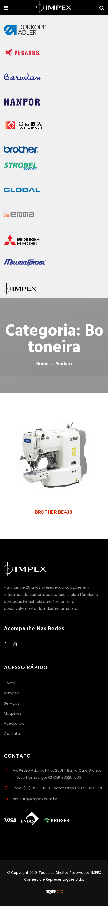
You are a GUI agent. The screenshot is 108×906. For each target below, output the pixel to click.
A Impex (11, 693)
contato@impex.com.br (35, 799)
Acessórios (14, 723)
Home (42, 364)
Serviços (11, 703)
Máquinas (13, 713)
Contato (12, 733)
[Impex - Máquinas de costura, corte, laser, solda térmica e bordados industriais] (53, 8)
